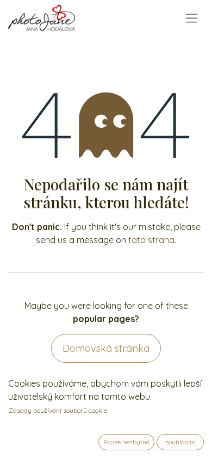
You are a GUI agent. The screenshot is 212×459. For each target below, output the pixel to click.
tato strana (151, 239)
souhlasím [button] (180, 442)
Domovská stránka (106, 348)
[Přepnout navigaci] (191, 18)
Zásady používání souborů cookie (58, 410)
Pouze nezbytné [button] (126, 442)
